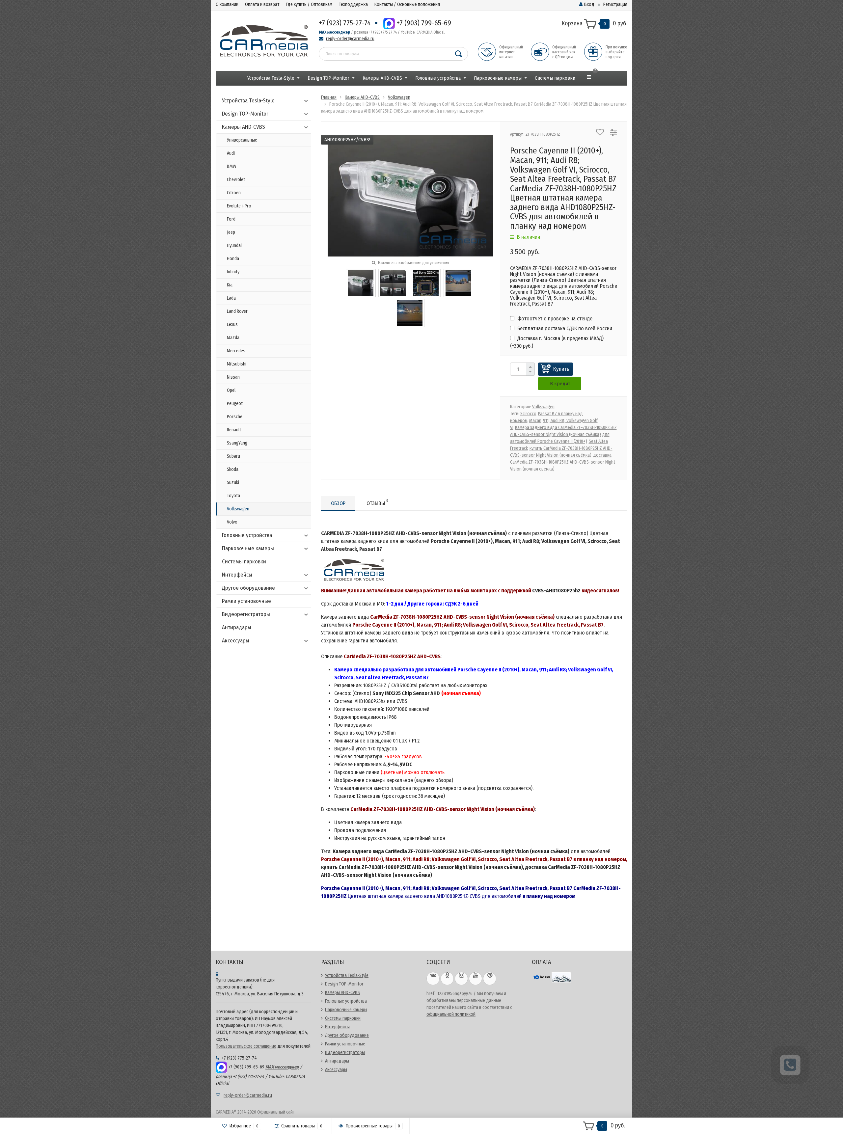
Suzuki (233, 482)
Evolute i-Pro (239, 206)
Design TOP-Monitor (328, 78)
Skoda (232, 469)
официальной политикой (451, 1014)
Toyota (233, 496)
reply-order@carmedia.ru (350, 38)
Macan (535, 420)
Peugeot (235, 403)
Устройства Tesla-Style (270, 78)
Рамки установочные (246, 601)
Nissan (233, 377)
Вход (589, 4)
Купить (561, 368)
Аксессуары (235, 640)
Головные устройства (438, 78)
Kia (229, 285)
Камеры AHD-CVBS (382, 78)
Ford (231, 219)
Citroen (234, 193)
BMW (231, 166)
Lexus (232, 324)
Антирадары (236, 627)
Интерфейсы (237, 574)
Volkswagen (238, 509)
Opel (231, 390)
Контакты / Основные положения (407, 4)
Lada (231, 298)
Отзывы (377, 502)
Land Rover (237, 311)
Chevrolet (236, 179)
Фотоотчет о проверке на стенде (554, 318)
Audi (231, 153)
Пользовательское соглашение (246, 1046)
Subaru (233, 456)
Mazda (233, 337)
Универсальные (242, 140)
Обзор (338, 503)
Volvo (232, 522)
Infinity (233, 272)
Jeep (231, 232)
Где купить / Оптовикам (309, 4)
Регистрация (615, 4)
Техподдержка (353, 4)
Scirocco (528, 414)
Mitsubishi (236, 364)
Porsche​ (234, 416)
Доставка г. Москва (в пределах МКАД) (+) (557, 342)
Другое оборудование (248, 587)
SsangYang (237, 443)
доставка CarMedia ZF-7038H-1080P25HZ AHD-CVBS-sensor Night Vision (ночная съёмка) (562, 462)
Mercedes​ (236, 351)
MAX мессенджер (334, 32)
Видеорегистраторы (246, 614)
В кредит (560, 384)
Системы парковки (555, 78)
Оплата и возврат (262, 4)
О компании (227, 4)
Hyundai (234, 245)
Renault (234, 430)
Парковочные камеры (498, 78)
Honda (233, 258)
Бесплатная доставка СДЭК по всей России (564, 328)
